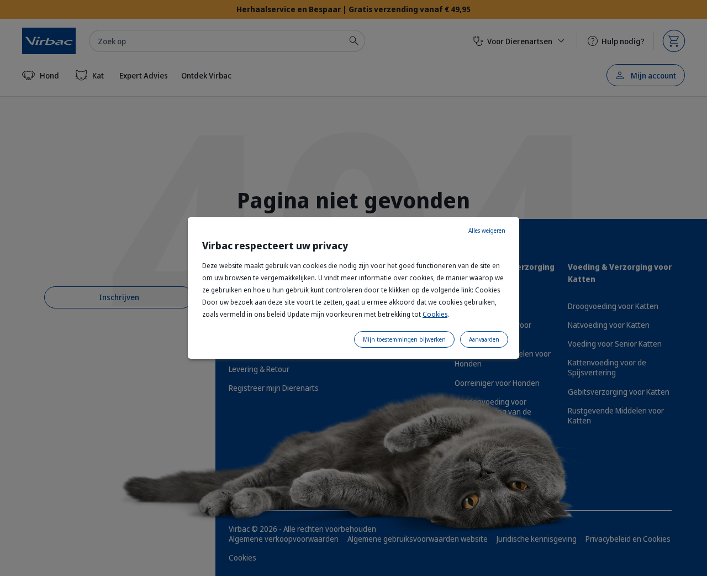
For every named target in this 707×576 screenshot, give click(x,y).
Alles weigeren (486, 230)
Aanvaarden (484, 339)
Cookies (435, 314)
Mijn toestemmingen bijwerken (404, 339)
